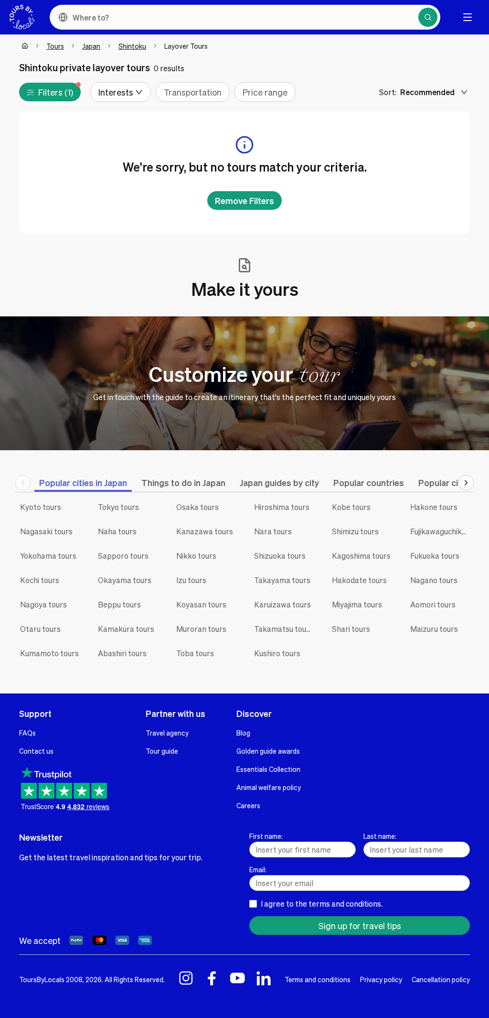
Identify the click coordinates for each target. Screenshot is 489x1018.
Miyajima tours (357, 604)
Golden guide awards (268, 751)
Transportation (193, 92)
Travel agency (167, 732)
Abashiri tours (122, 653)
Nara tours (273, 531)
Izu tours (191, 580)
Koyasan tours (201, 604)
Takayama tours (282, 580)
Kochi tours (39, 580)
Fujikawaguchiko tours (442, 531)
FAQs (27, 732)
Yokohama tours (48, 556)
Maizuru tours (434, 629)
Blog (243, 732)
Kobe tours (351, 507)
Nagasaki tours (46, 531)
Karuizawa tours (282, 604)
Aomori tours (433, 604)
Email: (257, 869)
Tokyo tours (118, 507)
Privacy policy (381, 979)
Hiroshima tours (281, 507)
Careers (248, 805)
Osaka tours (197, 507)
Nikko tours (196, 556)
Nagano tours (433, 580)
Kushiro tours (277, 653)
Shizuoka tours (280, 556)
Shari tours (351, 629)
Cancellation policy (441, 979)
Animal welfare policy (268, 787)
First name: (266, 836)
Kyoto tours (40, 507)
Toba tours (195, 653)
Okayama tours (124, 580)
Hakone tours (433, 507)
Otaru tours (40, 629)
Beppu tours (119, 604)
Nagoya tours (43, 604)
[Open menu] (467, 17)
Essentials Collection (268, 769)
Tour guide (162, 751)
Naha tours (117, 531)
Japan (91, 46)
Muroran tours (201, 629)
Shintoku (132, 46)
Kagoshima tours (361, 556)
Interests (115, 92)
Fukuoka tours (434, 556)
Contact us (36, 751)
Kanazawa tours (204, 531)
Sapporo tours (123, 556)
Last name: (379, 836)
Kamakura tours (126, 629)
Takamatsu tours (283, 629)
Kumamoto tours (49, 653)
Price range (265, 92)
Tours (55, 46)
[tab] (83, 482)
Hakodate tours (359, 580)
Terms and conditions (318, 979)
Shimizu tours (355, 531)
